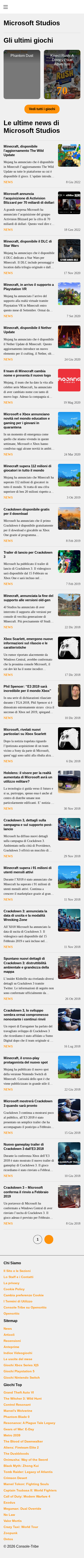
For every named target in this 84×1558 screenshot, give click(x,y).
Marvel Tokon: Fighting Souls (26, 1484)
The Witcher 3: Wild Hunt (23, 1398)
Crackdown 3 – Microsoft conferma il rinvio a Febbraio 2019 (26, 1192)
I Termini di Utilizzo (18, 1301)
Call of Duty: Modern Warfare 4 (27, 1496)
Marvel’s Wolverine (18, 1410)
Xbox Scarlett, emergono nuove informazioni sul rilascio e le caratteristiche (28, 643)
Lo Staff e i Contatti (18, 1277)
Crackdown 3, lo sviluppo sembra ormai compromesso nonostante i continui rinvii (26, 1014)
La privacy (11, 1283)
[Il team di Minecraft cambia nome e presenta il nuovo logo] (69, 380)
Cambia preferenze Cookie (24, 1295)
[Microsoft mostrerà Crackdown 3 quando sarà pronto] (69, 1110)
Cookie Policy (14, 1289)
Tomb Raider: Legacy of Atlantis (28, 1472)
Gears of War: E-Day (19, 1429)
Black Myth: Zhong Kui (21, 1466)
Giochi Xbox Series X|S (21, 1365)
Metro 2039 (12, 1435)
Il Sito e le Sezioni (17, 1271)
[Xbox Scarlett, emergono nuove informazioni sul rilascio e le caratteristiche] (69, 648)
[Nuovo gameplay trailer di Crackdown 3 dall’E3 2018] (69, 1153)
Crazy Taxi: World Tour (21, 1527)
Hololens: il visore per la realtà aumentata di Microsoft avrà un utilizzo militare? (28, 777)
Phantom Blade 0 (17, 1417)
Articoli (9, 1334)
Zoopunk (10, 1533)
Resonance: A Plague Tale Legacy (29, 1423)
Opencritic (11, 1313)
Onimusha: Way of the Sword (26, 1459)
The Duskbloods (16, 1453)
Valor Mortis (13, 1521)
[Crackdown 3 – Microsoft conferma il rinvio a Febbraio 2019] (69, 1196)
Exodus (9, 1502)
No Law (9, 1514)
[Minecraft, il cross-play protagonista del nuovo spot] (69, 1067)
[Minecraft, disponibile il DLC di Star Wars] (69, 250)
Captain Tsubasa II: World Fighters (30, 1490)
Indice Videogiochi (18, 1353)
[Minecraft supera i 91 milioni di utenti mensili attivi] (69, 877)
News (8, 182)
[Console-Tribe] (42, 7)
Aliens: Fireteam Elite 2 (21, 1447)
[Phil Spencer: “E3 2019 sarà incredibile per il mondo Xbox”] (69, 695)
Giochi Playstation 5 (19, 1371)
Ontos (8, 1539)
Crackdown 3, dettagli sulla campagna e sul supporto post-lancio (28, 824)
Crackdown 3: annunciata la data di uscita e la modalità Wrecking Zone (25, 915)
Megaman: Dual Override (22, 1508)
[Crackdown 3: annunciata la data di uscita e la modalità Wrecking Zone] (69, 920)
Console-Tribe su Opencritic (25, 1307)
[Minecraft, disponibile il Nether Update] (69, 337)
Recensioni (12, 1341)
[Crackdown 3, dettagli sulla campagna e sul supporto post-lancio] (69, 829)
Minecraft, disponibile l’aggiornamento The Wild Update (24, 150)
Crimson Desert (15, 1478)
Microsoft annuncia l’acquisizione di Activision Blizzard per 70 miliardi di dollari (29, 198)
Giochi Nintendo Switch (22, 1377)
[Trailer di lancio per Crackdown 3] (69, 561)
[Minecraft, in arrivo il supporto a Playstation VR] (69, 293)
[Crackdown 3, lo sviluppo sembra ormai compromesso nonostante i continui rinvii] (69, 1019)
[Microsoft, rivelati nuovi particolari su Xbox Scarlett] (69, 738)
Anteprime (11, 1347)
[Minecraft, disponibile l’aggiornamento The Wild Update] (69, 155)
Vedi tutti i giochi (42, 109)
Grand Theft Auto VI (19, 1392)
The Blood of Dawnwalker (23, 1441)
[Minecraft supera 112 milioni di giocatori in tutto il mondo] (69, 475)
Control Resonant (17, 1404)
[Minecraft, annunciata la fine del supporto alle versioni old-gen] (69, 605)
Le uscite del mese (18, 1359)
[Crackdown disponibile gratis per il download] (69, 518)
